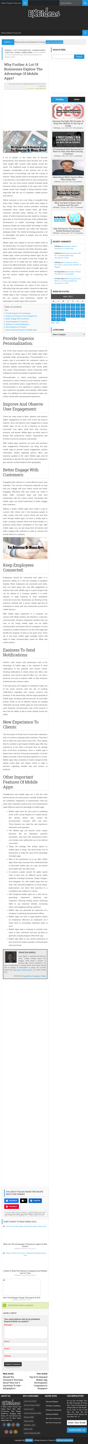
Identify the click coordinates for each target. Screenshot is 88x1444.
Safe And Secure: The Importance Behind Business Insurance (68, 229)
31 (63, 319)
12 (73, 308)
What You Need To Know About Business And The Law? (68, 204)
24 (63, 316)
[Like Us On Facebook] (4, 1427)
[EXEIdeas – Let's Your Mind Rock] (44, 17)
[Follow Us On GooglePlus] (13, 1427)
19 (73, 312)
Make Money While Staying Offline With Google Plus (68, 178)
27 (77, 316)
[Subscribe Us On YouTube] (11, 1434)
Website (7, 1356)
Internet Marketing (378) (32, 1433)
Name (7, 1341)
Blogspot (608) (29, 1417)
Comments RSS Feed (12, 1367)
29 (53, 319)
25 (68, 316)
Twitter (43, 976)
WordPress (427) (29, 1425)
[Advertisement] (25, 109)
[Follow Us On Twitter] (8, 1427)
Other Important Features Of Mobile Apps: (21, 330)
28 (82, 316)
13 (77, 308)
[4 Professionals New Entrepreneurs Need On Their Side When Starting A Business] (68, 147)
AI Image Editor (59, 272)
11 (68, 308)
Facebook (36, 976)
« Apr (52, 322)
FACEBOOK (13, 1200)
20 (77, 312)
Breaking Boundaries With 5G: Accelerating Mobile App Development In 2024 (67, 255)
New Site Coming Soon (53, 1418)
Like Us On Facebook (54, 42)
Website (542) (28, 1421)
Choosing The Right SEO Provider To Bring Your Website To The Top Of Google (68, 123)
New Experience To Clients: (16, 327)
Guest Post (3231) (30, 1401)
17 (63, 312)
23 (58, 316)
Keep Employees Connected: (17, 322)
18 (68, 312)
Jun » (57, 322)
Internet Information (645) (32, 1413)
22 (53, 316)
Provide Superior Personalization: (18, 313)
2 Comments (78, 156)
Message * (8, 1325)
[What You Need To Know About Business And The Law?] (68, 200)
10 (63, 308)
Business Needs (38, 50)
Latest (76, 99)
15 (53, 312)
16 (58, 312)
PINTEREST (13, 1206)
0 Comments (78, 182)
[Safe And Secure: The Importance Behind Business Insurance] (68, 226)
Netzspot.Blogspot (52, 1401)
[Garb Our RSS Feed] (15, 1434)
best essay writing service (22, 970)
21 (82, 312)
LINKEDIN (36, 1200)
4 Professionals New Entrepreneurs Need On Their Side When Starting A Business (68, 151)
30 (58, 319)
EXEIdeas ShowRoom (53, 1406)
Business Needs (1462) (32, 1405)
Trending (59, 99)
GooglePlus (27, 976)
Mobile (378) (28, 1429)
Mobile (18, 52)
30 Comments (78, 128)
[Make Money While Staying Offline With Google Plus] (68, 175)
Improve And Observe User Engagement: (21, 316)
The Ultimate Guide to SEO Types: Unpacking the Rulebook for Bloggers (67, 265)
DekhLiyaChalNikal (52, 1414)
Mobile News (27, 52)
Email (7, 1349)
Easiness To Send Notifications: (18, 324)
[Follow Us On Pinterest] (6, 1434)
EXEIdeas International (53, 1410)
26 (73, 316)
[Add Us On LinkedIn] (18, 1427)
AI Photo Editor (59, 278)
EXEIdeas (17, 1248)
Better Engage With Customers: (18, 319)
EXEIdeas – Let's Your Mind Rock (18, 50)
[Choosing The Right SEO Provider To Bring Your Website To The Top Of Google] (68, 119)
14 (82, 308)
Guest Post (9, 52)
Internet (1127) (29, 1409)
